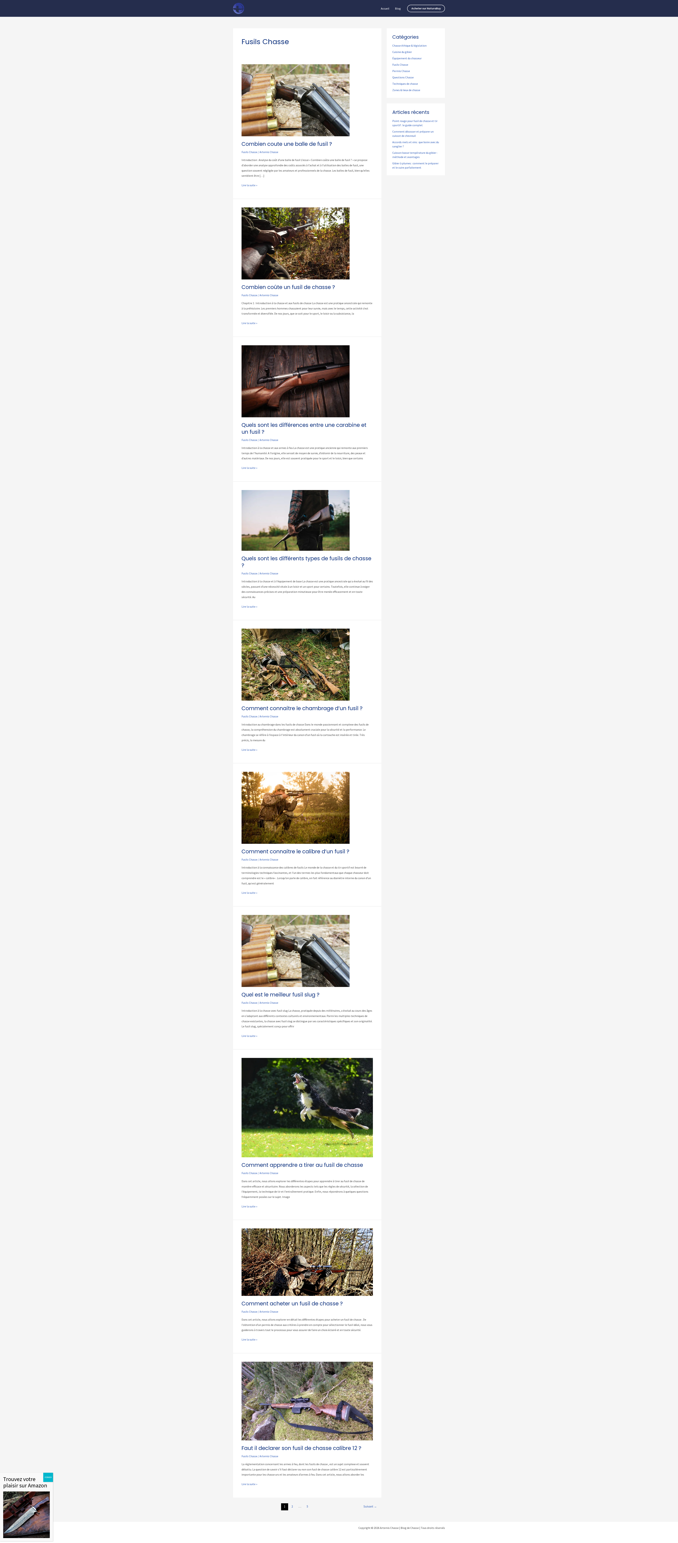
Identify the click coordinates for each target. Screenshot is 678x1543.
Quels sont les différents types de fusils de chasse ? (306, 562)
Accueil (385, 8)
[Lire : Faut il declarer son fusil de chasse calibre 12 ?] (307, 1400)
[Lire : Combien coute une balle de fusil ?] (296, 100)
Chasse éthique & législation (409, 45)
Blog (398, 8)
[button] (426, 8)
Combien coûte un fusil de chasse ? (288, 287)
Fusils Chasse (249, 152)
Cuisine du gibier (402, 52)
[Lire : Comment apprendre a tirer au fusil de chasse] (307, 1107)
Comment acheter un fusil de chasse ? (292, 1303)
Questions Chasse (403, 77)
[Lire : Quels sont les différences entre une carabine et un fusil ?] (296, 381)
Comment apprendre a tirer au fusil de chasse (302, 1165)
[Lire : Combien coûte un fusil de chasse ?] (296, 243)
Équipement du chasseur (407, 58)
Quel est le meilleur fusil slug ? (280, 994)
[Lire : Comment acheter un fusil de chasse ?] (307, 1262)
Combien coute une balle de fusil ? (287, 144)
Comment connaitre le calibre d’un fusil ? (295, 851)
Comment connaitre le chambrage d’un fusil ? (302, 708)
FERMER (48, 1477)
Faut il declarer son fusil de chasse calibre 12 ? (301, 1448)
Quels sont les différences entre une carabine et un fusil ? (304, 428)
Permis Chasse (401, 71)
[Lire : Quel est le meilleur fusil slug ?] (296, 950)
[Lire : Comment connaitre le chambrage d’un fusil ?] (296, 664)
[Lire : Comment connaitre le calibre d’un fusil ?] (296, 807)
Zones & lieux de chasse (406, 90)
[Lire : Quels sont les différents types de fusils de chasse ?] (296, 520)
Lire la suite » (249, 185)
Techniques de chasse (405, 83)
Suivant (370, 1506)
